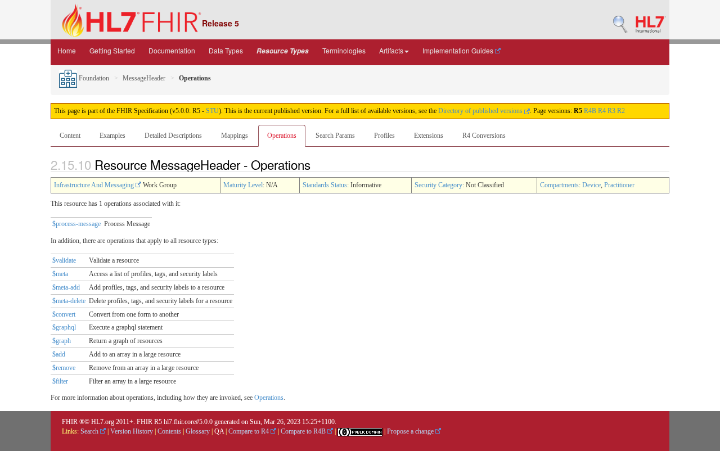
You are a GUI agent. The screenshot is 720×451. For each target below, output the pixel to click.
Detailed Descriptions (173, 135)
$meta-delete (69, 301)
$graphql (64, 327)
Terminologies (344, 50)
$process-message (76, 224)
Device (591, 185)
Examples (112, 135)
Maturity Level (243, 185)
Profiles (384, 135)
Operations (281, 135)
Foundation (93, 78)
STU (212, 111)
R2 (621, 111)
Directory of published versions (481, 111)
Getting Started (112, 50)
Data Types (226, 50)
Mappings (234, 135)
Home (66, 50)
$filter (60, 381)
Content (70, 135)
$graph (61, 341)
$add (58, 354)
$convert (63, 314)
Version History (131, 431)
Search (90, 431)
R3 (611, 111)
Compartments (559, 185)
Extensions (428, 135)
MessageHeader (144, 78)
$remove (63, 368)
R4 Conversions (484, 135)
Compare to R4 (249, 431)
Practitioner (619, 185)
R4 (602, 111)
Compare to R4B (304, 431)
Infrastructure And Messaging (95, 185)
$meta (60, 274)
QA (219, 431)
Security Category (438, 185)
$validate (64, 260)
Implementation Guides (458, 50)
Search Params (335, 135)
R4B (590, 111)
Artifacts (391, 50)
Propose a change (411, 431)
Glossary (198, 431)
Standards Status (325, 185)
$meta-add (66, 287)
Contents (169, 431)
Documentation (171, 50)
